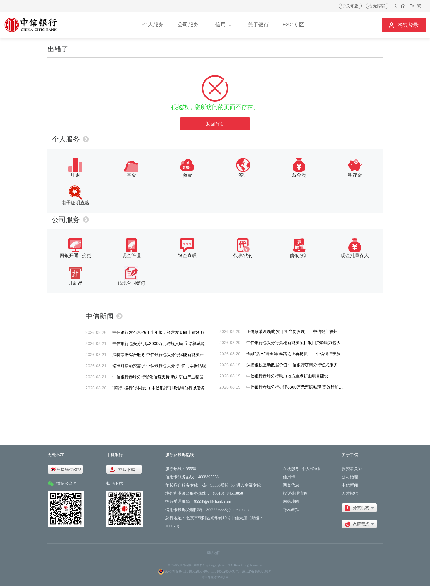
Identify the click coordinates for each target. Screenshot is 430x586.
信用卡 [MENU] (223, 25)
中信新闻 (99, 316)
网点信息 (291, 485)
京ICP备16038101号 (257, 571)
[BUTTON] (403, 25)
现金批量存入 (355, 255)
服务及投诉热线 (179, 455)
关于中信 (350, 455)
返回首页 (215, 123)
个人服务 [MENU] (153, 25)
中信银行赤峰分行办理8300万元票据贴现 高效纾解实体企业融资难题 (308, 387)
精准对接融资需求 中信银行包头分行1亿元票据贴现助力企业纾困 (171, 365)
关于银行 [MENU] (258, 25)
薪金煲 (299, 175)
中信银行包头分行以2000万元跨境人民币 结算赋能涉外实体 (166, 343)
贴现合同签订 (131, 283)
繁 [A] (419, 6)
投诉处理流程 (295, 493)
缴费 (187, 175)
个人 (306, 469)
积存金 (355, 175)
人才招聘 (350, 493)
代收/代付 (243, 255)
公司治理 (350, 477)
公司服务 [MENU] (188, 25)
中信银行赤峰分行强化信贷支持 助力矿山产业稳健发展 (162, 376)
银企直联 (187, 255)
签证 (243, 175)
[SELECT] (359, 507)
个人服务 (66, 139)
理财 (75, 175)
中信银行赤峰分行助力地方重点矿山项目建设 (287, 376)
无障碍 (379, 6)
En (411, 6)
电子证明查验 (75, 202)
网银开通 (69, 255)
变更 (86, 255)
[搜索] (395, 6)
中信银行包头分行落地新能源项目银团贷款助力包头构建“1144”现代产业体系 (315, 342)
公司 (315, 469)
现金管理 (131, 255)
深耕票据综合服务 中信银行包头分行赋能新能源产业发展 (164, 354)
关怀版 (352, 6)
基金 (131, 175)
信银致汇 (299, 255)
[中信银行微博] (65, 469)
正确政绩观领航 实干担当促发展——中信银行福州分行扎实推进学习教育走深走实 (320, 331)
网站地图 (291, 501)
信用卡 (289, 477)
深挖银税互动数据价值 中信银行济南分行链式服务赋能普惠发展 (304, 364)
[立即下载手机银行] (124, 469)
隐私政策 (291, 510)
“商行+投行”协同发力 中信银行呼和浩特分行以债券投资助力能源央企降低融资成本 (187, 388)
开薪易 (75, 283)
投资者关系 (352, 469)
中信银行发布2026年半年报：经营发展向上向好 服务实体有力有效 (172, 332)
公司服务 (66, 220)
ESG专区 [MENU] (293, 25)
